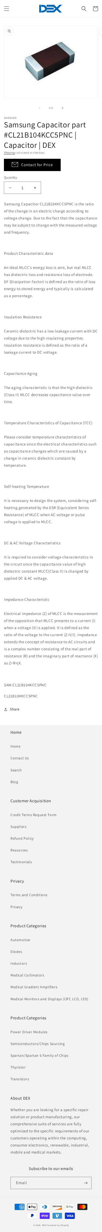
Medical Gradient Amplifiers (33, 987)
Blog (14, 781)
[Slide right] (62, 108)
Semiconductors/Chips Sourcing (37, 1043)
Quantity (10, 177)
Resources (19, 850)
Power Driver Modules (29, 1032)
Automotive (20, 939)
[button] (6, 8)
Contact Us (19, 758)
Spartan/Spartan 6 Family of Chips (39, 1055)
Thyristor (18, 1067)
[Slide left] (39, 108)
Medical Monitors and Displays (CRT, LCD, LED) (49, 999)
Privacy (16, 907)
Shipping (9, 152)
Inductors (18, 963)
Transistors (19, 1079)
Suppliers (18, 826)
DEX (44, 1225)
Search (16, 770)
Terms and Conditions (29, 894)
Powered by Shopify (58, 1225)
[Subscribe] (85, 1183)
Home (15, 746)
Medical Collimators (27, 975)
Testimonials (21, 862)
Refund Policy (22, 838)
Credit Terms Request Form (33, 814)
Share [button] (15, 709)
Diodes (16, 951)
